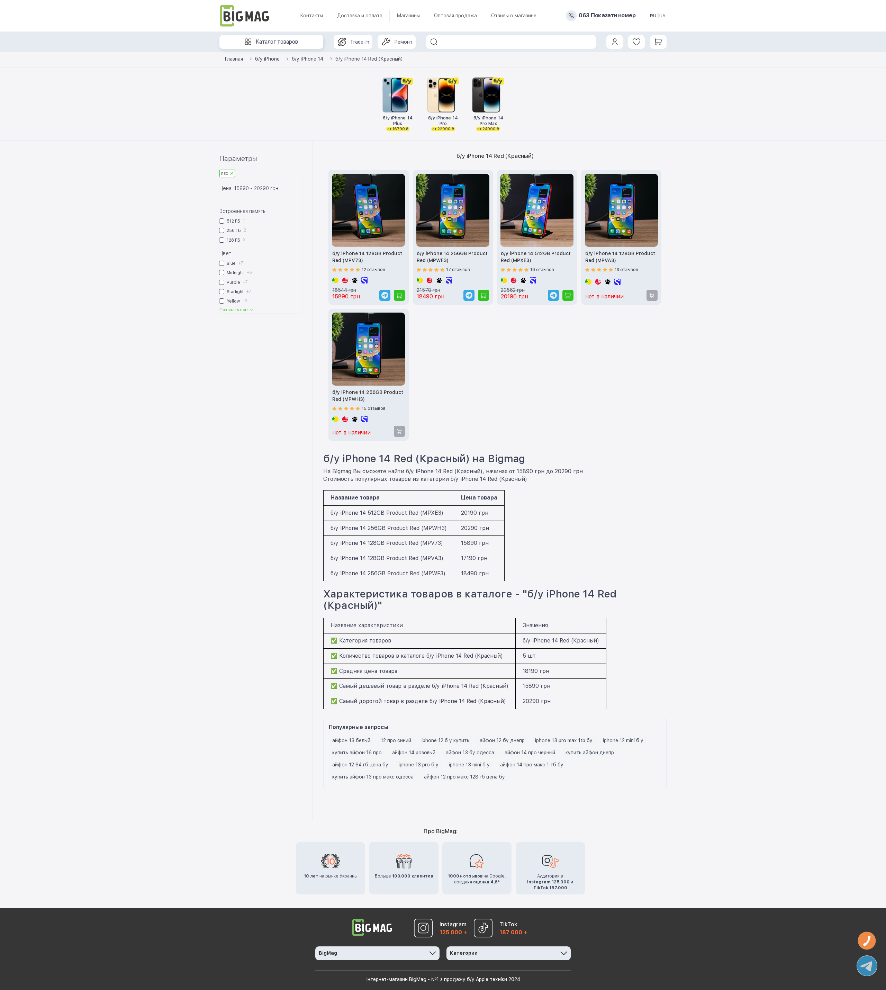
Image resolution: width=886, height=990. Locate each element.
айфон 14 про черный (530, 752)
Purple (237, 282)
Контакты (311, 15)
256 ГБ (236, 230)
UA (662, 15)
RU (653, 15)
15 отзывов (374, 408)
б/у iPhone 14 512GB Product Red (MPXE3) (536, 257)
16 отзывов (542, 269)
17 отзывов (458, 269)
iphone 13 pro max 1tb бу (564, 740)
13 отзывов (626, 269)
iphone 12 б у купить (445, 740)
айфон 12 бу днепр (502, 740)
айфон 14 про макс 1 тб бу (531, 764)
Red (224, 173)
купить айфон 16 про (357, 752)
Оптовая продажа (455, 15)
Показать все (234, 309)
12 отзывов (373, 269)
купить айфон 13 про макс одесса (373, 777)
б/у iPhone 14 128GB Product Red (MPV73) (367, 257)
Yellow (236, 301)
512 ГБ (235, 221)
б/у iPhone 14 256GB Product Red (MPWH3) (367, 395)
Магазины (408, 15)
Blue (234, 263)
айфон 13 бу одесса (470, 752)
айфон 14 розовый (413, 752)
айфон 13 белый (351, 740)
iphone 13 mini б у (469, 764)
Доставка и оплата (359, 15)
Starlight (238, 291)
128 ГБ (235, 239)
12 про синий (396, 740)
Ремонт (403, 42)
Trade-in (359, 42)
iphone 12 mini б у (623, 740)
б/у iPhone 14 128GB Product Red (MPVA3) (620, 257)
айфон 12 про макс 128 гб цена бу (464, 777)
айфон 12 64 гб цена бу (360, 764)
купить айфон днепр (590, 752)
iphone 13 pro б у (419, 764)
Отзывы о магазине (513, 15)
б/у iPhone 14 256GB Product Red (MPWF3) (452, 257)
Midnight (239, 272)
